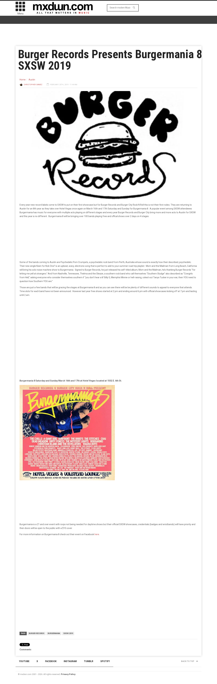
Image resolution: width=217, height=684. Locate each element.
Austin (32, 79)
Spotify (105, 661)
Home (23, 79)
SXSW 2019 (68, 633)
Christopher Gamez (33, 85)
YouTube (24, 661)
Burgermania (54, 633)
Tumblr (88, 661)
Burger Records (36, 633)
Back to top (188, 661)
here (97, 534)
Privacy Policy (68, 674)
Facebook (51, 661)
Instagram (70, 661)
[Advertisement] (108, 563)
